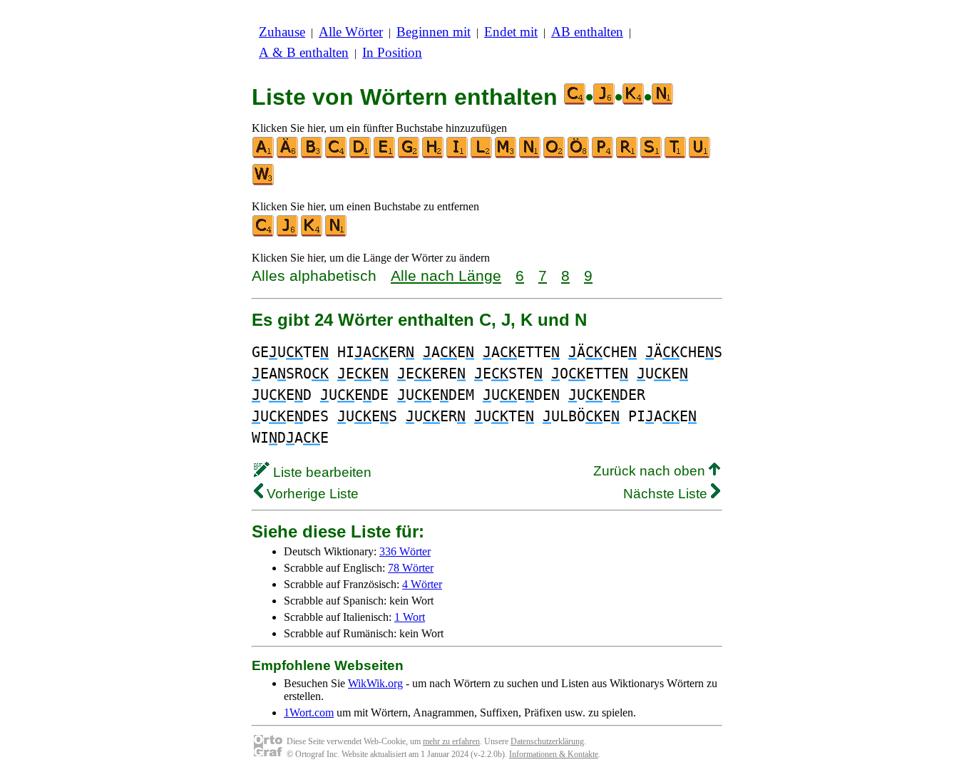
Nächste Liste (667, 493)
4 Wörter (422, 584)
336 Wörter (405, 551)
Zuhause (282, 31)
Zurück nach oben (651, 470)
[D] (361, 155)
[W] (264, 182)
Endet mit (511, 31)
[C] (336, 155)
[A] (264, 155)
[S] (652, 155)
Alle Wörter (351, 31)
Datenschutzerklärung (547, 741)
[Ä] (288, 155)
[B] (312, 155)
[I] (458, 155)
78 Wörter (411, 568)
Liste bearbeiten (320, 472)
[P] (603, 155)
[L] (482, 155)
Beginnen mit (433, 31)
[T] (676, 155)
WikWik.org (375, 683)
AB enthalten (587, 31)
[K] (312, 233)
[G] (409, 155)
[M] (506, 155)
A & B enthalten (304, 52)
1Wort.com (309, 712)
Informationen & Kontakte (553, 754)
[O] (555, 155)
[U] (700, 155)
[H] (433, 155)
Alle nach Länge (446, 275)
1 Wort (409, 617)
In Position (392, 52)
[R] (627, 155)
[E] (385, 155)
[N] (530, 155)
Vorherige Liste (311, 493)
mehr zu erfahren (451, 741)
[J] (288, 233)
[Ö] (579, 155)
